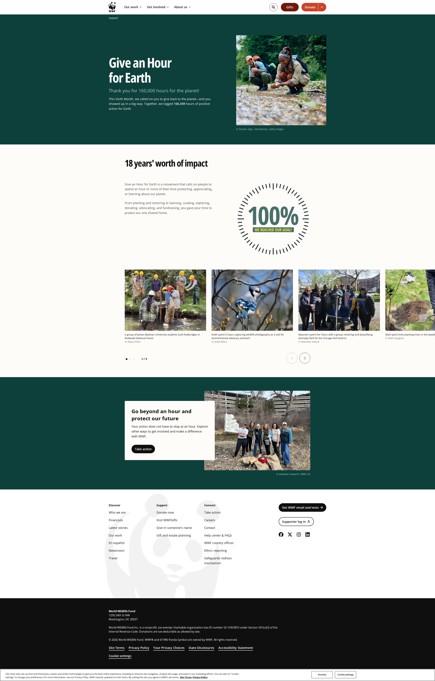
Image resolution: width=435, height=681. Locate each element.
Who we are (117, 512)
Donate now (165, 512)
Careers (209, 520)
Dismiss (322, 674)
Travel (113, 558)
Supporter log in (294, 522)
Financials (116, 520)
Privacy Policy (139, 648)
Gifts (289, 7)
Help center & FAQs (218, 535)
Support (113, 18)
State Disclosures (201, 648)
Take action (143, 449)
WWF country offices (219, 543)
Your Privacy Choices (169, 648)
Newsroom (117, 550)
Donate (310, 7)
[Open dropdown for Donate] (322, 7)
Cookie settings (120, 655)
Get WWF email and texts (300, 507)
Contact (209, 528)
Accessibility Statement (235, 648)
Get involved (156, 7)
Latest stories (118, 528)
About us (180, 7)
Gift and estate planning (173, 535)
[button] (126, 359)
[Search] (273, 7)
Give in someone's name (174, 528)
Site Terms (117, 648)
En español (117, 543)
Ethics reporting (215, 550)
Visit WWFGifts (166, 520)
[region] (217, 675)
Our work (131, 7)
